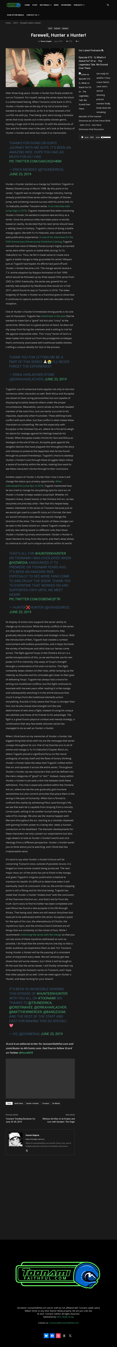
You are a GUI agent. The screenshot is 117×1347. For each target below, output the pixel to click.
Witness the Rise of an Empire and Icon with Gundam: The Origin (59, 1120)
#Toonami (46, 998)
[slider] (106, 137)
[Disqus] (40, 1197)
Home (27, 5)
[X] (28, 1151)
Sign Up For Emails (15, 15)
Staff (34, 5)
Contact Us (32, 15)
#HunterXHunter (50, 553)
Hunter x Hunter (32, 1103)
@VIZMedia (18, 563)
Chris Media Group (65, 1316)
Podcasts (78, 5)
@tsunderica (40, 1003)
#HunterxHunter (52, 994)
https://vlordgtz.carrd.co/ (35, 1139)
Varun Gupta (46, 41)
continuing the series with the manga (40, 934)
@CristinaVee (21, 1007)
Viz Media (56, 1103)
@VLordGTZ (26, 1052)
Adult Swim (18, 1103)
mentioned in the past (53, 316)
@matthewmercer (25, 1012)
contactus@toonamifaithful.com (64, 1322)
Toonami (65, 28)
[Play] (82, 137)
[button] (107, 5)
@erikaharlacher (50, 1007)
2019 (15, 23)
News (56, 5)
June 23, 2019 (20, 174)
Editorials (45, 5)
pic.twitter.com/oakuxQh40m (35, 161)
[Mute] (102, 137)
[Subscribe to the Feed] (102, 50)
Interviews (66, 5)
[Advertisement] (40, 1079)
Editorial (57, 28)
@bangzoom (54, 1012)
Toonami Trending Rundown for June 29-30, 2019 (20, 1120)
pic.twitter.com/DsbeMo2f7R (34, 599)
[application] (95, 137)
